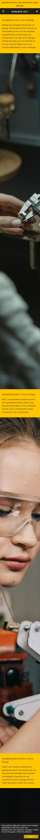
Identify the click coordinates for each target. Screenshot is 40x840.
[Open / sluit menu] (3, 11)
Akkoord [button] (31, 836)
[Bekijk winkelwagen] (36, 11)
